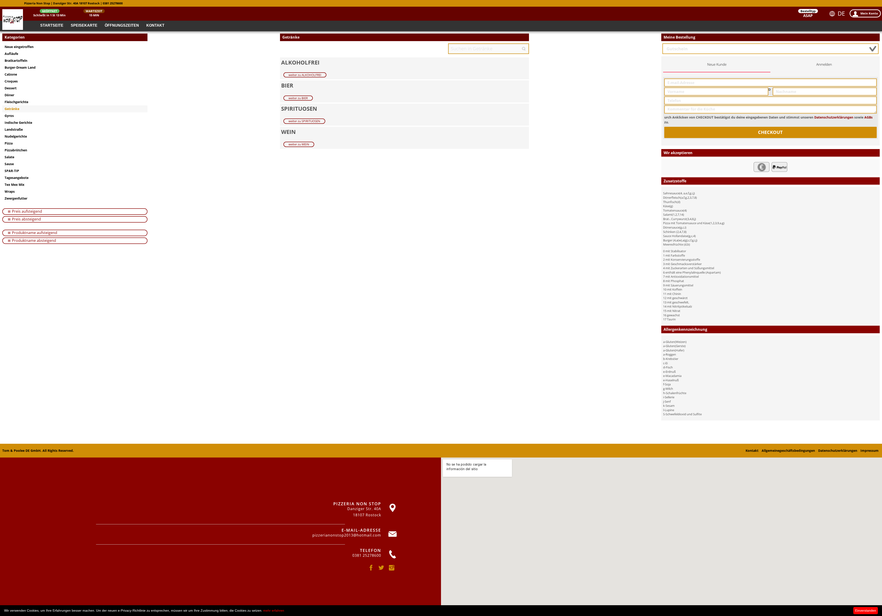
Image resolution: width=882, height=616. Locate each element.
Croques (11, 81)
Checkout (770, 132)
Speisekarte (84, 25)
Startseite (51, 25)
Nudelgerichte (16, 136)
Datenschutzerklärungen (833, 117)
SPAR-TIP (12, 171)
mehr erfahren (273, 610)
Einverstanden (865, 610)
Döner (9, 95)
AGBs (868, 117)
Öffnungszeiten (122, 25)
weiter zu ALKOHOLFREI (304, 75)
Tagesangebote (16, 177)
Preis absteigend (26, 219)
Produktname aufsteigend (34, 232)
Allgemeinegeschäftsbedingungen (788, 450)
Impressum (869, 450)
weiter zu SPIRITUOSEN (304, 121)
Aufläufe (11, 53)
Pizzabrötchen (16, 150)
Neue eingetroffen (19, 47)
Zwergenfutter (16, 198)
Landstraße (14, 129)
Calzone (11, 74)
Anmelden (824, 64)
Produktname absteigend (33, 240)
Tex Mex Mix (14, 184)
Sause (9, 164)
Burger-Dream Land (20, 67)
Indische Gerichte (18, 122)
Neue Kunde (717, 64)
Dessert (11, 88)
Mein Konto (869, 13)
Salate (9, 157)
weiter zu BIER (298, 98)
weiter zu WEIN (298, 144)
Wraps (10, 191)
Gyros (9, 115)
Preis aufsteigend (26, 211)
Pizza (9, 143)
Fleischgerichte (16, 102)
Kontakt (155, 25)
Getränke (12, 109)
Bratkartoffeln (16, 60)
